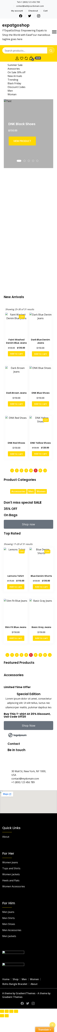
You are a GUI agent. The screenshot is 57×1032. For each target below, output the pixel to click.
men (31, 491)
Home (5, 979)
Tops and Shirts (11, 868)
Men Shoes (8, 924)
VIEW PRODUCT (22, 141)
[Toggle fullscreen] (7, 1011)
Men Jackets (9, 936)
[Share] (11, 1011)
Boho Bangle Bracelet (14, 984)
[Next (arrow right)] (7, 1015)
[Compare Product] (26, 58)
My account (17, 10)
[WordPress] (36, 761)
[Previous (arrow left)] (2, 1015)
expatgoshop (15, 25)
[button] (9, 735)
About (5, 836)
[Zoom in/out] (2, 1011)
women (41, 491)
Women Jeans (10, 862)
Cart (45, 10)
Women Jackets (11, 874)
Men (24, 979)
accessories (18, 491)
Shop (15, 979)
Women (34, 979)
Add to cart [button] (16, 353)
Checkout (33, 10)
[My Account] (17, 58)
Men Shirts (8, 918)
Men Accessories (11, 930)
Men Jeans (8, 912)
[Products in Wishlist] (21, 58)
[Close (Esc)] (16, 1011)
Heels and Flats (10, 880)
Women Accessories (13, 886)
